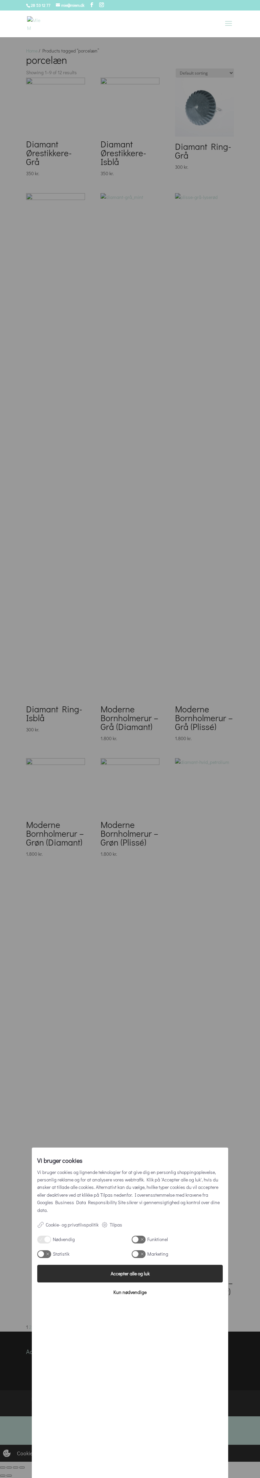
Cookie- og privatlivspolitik (72, 1224)
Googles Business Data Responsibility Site (81, 1202)
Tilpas (116, 1224)
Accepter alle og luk (130, 1273)
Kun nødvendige (130, 1292)
